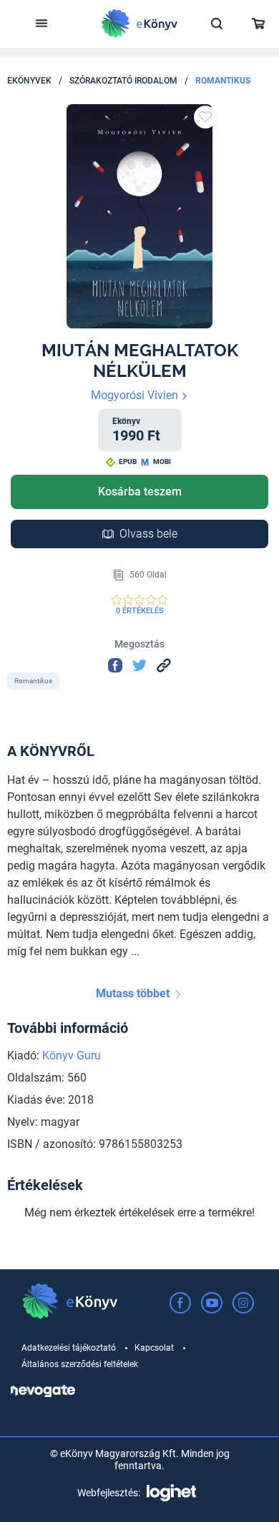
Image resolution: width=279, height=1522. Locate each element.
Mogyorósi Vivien (136, 395)
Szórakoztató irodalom (123, 81)
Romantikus (222, 81)
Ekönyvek (29, 81)
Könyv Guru (71, 1055)
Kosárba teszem (140, 491)
